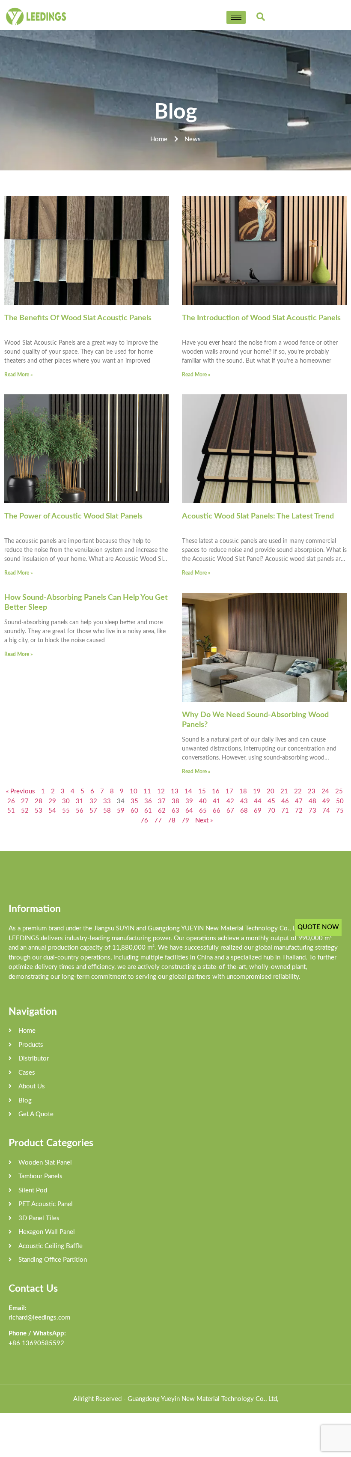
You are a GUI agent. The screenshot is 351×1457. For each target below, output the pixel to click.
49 (326, 801)
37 (162, 801)
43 (244, 801)
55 (66, 810)
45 (271, 801)
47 (299, 801)
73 (312, 810)
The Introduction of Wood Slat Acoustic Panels (261, 318)
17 (229, 791)
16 (216, 791)
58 (107, 810)
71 (285, 810)
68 (244, 810)
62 (162, 810)
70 (271, 810)
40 (203, 801)
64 (189, 810)
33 (107, 801)
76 (144, 820)
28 (38, 801)
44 (258, 801)
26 (11, 801)
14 (188, 791)
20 (270, 791)
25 (339, 791)
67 (230, 810)
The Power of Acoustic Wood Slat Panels (73, 516)
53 (38, 810)
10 (133, 791)
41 (216, 801)
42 (230, 801)
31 (79, 801)
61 (148, 810)
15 (202, 791)
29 (52, 801)
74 (326, 810)
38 (175, 801)
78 (172, 820)
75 (340, 810)
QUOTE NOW (318, 927)
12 (161, 791)
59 (121, 810)
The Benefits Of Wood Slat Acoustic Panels (78, 318)
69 (258, 810)
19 (257, 791)
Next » (204, 820)
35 (134, 801)
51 (11, 810)
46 (285, 801)
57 (93, 810)
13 (174, 791)
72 (299, 810)
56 (79, 810)
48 (312, 801)
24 (325, 791)
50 (340, 801)
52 (25, 810)
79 (185, 820)
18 (243, 791)
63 (175, 810)
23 (311, 791)
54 (52, 810)
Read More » (18, 374)
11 (147, 791)
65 (203, 810)
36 (148, 801)
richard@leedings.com (39, 1317)
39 (189, 801)
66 (216, 810)
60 (134, 810)
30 (66, 801)
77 (158, 820)
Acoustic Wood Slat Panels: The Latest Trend (258, 516)
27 (25, 801)
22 (298, 791)
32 (93, 801)
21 (284, 791)
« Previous (20, 791)
